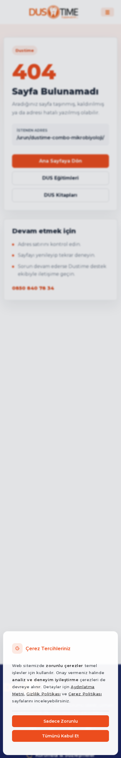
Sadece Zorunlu (60, 721)
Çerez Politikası (85, 693)
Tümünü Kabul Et (60, 736)
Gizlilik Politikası (43, 693)
